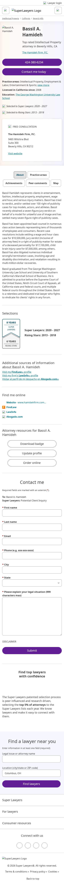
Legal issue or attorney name (18, 753)
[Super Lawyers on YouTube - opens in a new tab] (36, 845)
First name (9, 507)
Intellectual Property (10, 18)
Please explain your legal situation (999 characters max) (26, 593)
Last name (9, 521)
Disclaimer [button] (9, 641)
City (5, 564)
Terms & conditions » (17, 871)
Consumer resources (16, 823)
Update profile (32, 453)
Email (6, 536)
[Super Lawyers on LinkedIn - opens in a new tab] (44, 845)
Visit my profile (16, 372)
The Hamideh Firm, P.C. (35, 52)
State (6, 577)
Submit (32, 651)
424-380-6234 (34, 62)
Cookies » (53, 871)
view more (43, 85)
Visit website (15, 153)
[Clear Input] (57, 759)
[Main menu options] (5, 10)
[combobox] (31, 759)
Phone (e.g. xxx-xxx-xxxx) (18, 550)
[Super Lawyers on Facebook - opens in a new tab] (19, 845)
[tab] (20, 174)
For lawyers (10, 812)
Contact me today (34, 72)
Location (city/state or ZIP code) (20, 768)
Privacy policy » (38, 871)
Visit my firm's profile (20, 375)
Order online (32, 463)
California (26, 18)
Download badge (32, 444)
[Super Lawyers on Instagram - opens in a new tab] (28, 845)
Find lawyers (31, 784)
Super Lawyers (12, 800)
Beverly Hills (38, 18)
